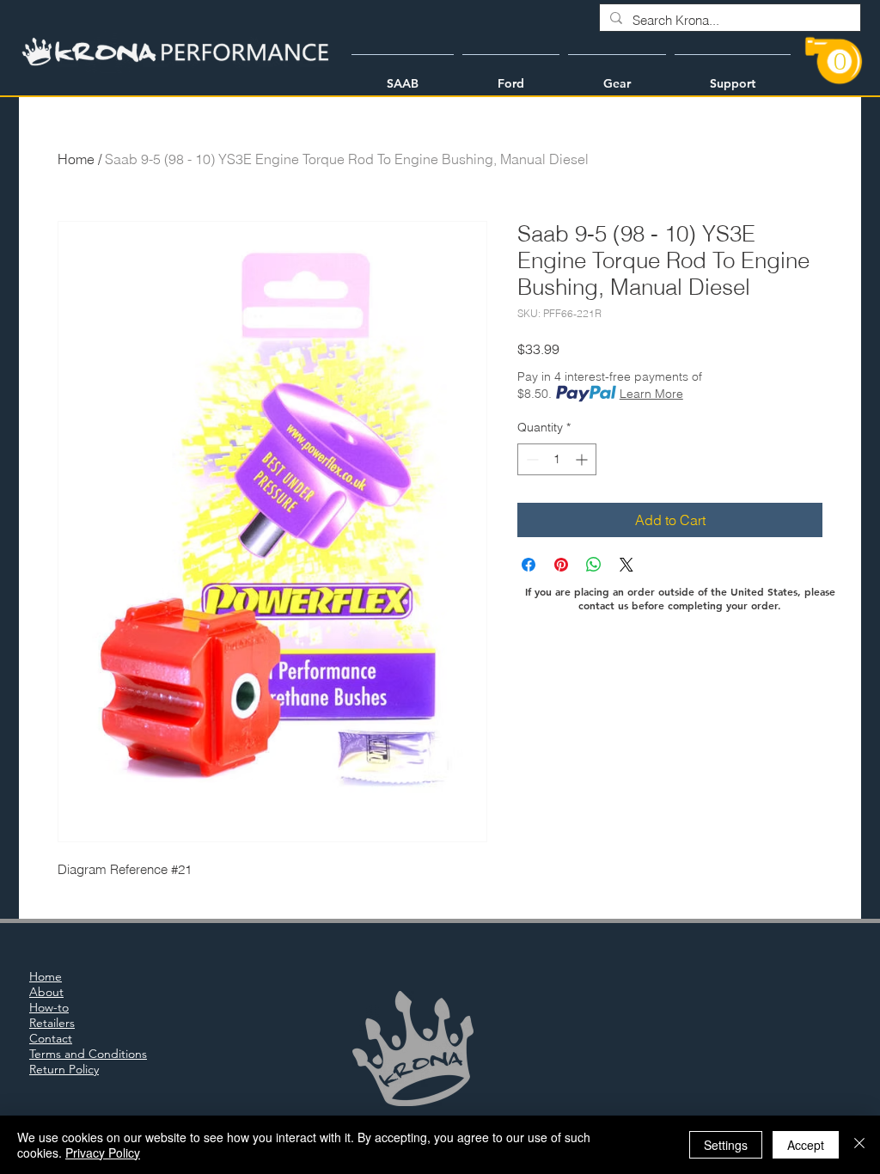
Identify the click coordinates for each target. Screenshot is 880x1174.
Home (76, 159)
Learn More (651, 393)
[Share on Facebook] (528, 564)
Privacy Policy (102, 1152)
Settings (726, 1144)
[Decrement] (530, 459)
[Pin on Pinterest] (561, 564)
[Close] (859, 1144)
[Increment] (583, 459)
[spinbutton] (556, 459)
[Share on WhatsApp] (594, 564)
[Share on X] (626, 564)
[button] (402, 75)
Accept (805, 1144)
